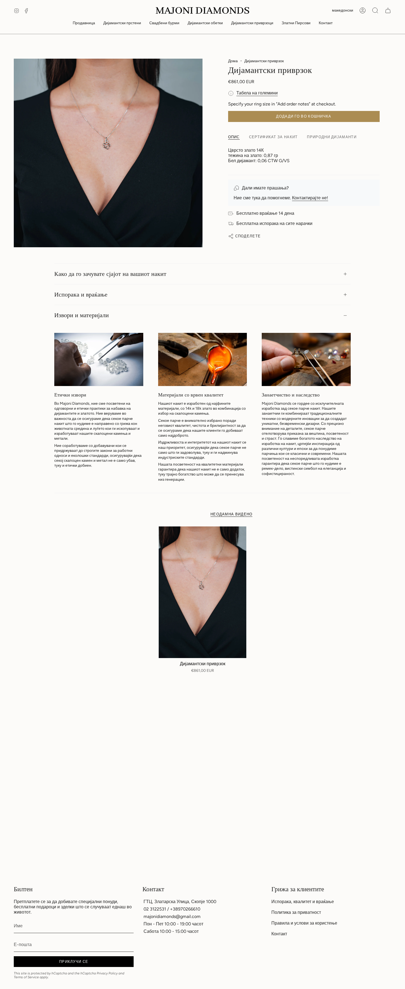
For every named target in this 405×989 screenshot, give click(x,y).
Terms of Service (26, 977)
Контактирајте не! (310, 197)
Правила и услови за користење (304, 923)
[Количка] (388, 10)
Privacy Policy (107, 973)
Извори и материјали (81, 315)
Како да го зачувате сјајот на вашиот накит (110, 274)
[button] (84, 23)
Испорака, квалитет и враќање (302, 901)
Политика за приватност (296, 912)
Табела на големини (257, 93)
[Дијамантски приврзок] (203, 592)
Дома (233, 61)
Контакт (279, 933)
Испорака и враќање (80, 294)
